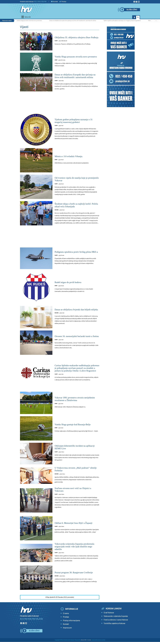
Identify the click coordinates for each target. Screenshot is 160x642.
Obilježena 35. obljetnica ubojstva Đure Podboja (76, 37)
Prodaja (63, 2)
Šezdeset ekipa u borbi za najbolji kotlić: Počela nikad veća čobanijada (76, 205)
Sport (56, 60)
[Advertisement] (59, 103)
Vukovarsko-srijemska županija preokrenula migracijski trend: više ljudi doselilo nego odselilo (74, 546)
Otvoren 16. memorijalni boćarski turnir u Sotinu (77, 336)
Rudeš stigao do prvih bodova (68, 282)
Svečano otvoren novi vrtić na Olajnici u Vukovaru (73, 489)
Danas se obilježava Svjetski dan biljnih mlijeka (76, 309)
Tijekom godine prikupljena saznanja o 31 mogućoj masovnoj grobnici (106, 20)
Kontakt (55, 2)
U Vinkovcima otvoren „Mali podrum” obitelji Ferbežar (76, 469)
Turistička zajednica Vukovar (114, 623)
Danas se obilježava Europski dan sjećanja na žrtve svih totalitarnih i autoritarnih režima (56, 20)
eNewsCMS (83, 640)
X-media (89, 640)
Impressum (67, 628)
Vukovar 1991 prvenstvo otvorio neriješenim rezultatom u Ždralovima (75, 398)
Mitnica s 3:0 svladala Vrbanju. (140, 20)
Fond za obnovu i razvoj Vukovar (116, 620)
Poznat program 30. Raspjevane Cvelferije (74, 572)
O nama (66, 613)
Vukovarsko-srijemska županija (116, 616)
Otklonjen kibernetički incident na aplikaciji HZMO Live (75, 447)
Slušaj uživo (131, 10)
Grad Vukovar (109, 612)
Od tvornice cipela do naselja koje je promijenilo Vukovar (77, 179)
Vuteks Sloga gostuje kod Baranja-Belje (73, 424)
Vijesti (56, 40)
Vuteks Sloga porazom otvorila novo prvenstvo (76, 56)
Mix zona (56, 209)
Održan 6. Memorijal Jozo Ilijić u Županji (73, 523)
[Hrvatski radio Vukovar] (26, 9)
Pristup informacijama (71, 620)
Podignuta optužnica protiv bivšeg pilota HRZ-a (76, 252)
